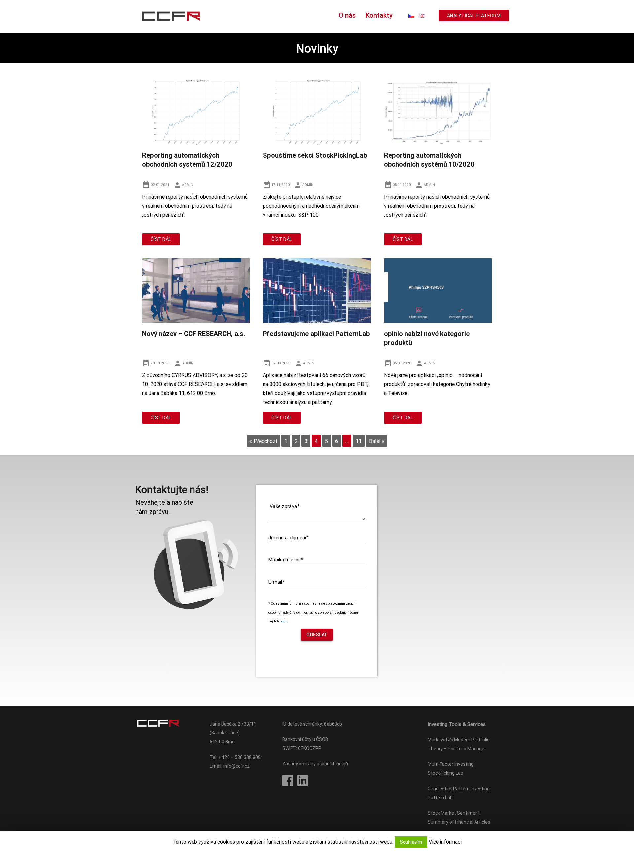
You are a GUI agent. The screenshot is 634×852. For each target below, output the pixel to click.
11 (359, 441)
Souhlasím (411, 842)
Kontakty (379, 15)
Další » (376, 441)
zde (284, 621)
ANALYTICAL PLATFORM (474, 15)
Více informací (445, 841)
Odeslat (316, 634)
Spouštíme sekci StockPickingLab (315, 155)
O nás (347, 15)
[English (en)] (422, 15)
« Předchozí (263, 441)
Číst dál (161, 239)
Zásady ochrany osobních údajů (315, 764)
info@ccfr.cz (236, 766)
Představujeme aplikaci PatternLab (316, 333)
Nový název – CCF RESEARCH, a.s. (193, 333)
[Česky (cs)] (411, 15)
